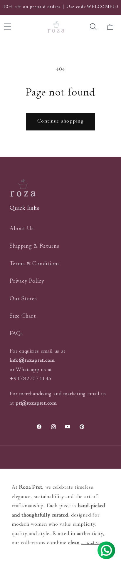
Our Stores (23, 299)
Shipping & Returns (34, 247)
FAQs (16, 334)
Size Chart (23, 316)
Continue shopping (60, 121)
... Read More (92, 543)
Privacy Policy (27, 282)
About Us (22, 229)
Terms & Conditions (35, 264)
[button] (93, 27)
